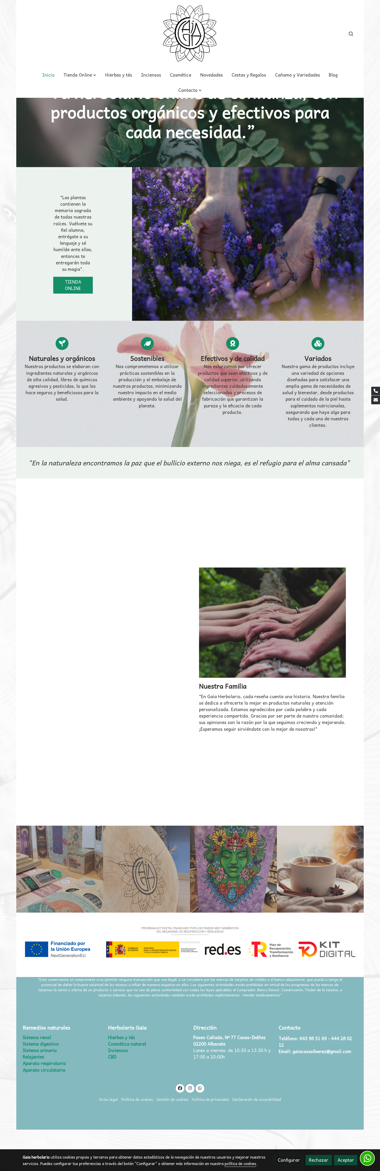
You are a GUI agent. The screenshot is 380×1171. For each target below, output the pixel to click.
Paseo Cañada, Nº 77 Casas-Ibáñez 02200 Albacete (230, 1040)
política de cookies (240, 1163)
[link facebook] (180, 1088)
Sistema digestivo (41, 1043)
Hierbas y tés (121, 1037)
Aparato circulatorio (44, 1069)
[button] (190, 90)
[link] (190, 34)
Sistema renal (37, 1037)
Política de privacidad (210, 1099)
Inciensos (118, 1050)
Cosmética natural (127, 1043)
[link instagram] (190, 1088)
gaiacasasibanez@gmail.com (322, 1051)
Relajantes (33, 1056)
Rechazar (318, 1160)
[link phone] (375, 391)
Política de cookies (137, 1099)
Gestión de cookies (172, 1099)
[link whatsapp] (200, 1088)
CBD (112, 1056)
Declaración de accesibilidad (256, 1099)
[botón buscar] (350, 33)
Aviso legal (108, 1099)
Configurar (289, 1160)
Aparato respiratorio (44, 1063)
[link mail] (375, 400)
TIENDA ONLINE (73, 285)
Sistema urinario (40, 1050)
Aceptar (346, 1160)
